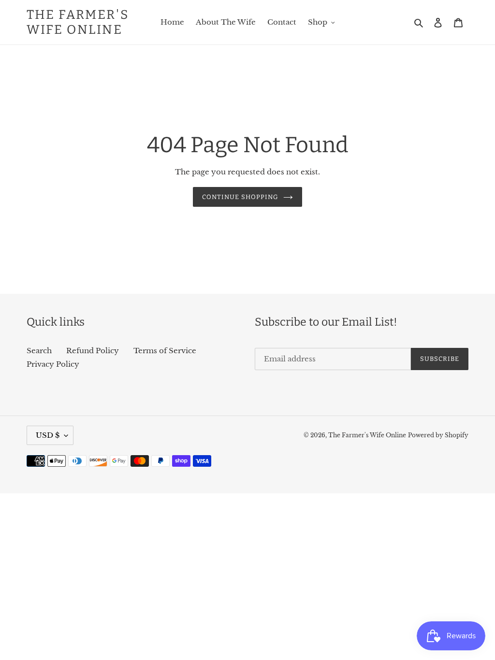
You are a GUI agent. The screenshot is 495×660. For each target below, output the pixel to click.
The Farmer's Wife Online (78, 22)
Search (39, 350)
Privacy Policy (53, 364)
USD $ (47, 435)
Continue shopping (240, 197)
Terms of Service (164, 350)
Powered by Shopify (438, 435)
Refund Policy (92, 350)
